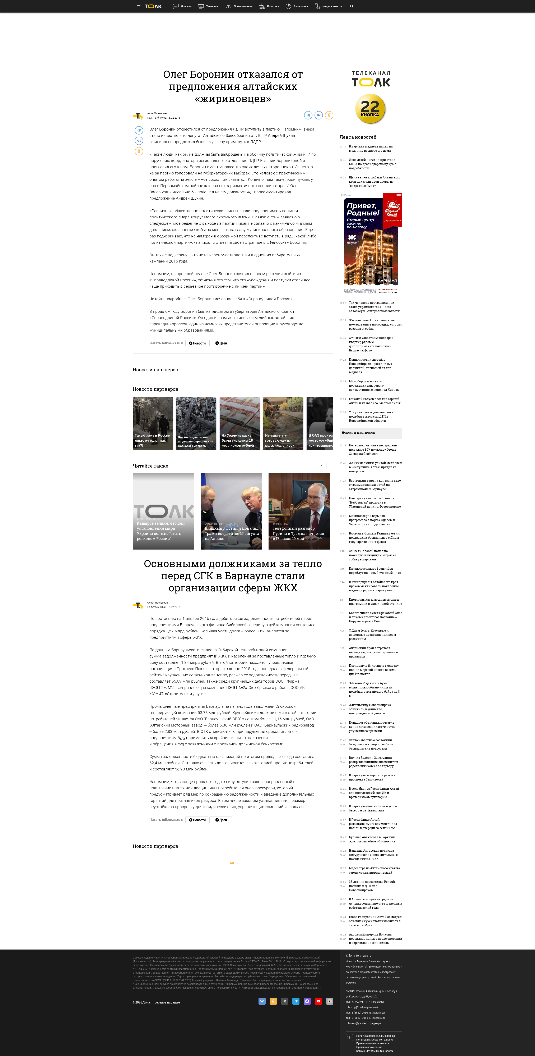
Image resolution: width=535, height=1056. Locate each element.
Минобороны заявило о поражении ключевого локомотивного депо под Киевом (374, 385)
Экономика (301, 6)
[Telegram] (308, 115)
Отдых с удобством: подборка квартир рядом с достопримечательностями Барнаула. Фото (371, 344)
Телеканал (212, 6)
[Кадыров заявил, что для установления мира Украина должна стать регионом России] (163, 511)
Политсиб (153, 117)
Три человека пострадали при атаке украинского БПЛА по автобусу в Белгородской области (374, 307)
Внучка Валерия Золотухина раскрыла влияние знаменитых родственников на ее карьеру (373, 762)
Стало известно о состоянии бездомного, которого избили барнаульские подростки (371, 744)
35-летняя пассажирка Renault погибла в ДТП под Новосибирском (372, 886)
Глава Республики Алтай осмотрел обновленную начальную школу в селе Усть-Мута (375, 921)
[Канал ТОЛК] (220, 343)
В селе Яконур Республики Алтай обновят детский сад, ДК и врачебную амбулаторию (374, 793)
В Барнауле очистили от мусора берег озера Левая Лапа (373, 808)
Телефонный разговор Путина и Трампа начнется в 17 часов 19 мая (298, 533)
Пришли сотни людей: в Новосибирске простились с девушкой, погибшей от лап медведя (370, 366)
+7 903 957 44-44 (362, 1001)
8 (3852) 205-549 (361, 1017)
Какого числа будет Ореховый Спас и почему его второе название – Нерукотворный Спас (375, 617)
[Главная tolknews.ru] (153, 6)
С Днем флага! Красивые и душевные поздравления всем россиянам (372, 634)
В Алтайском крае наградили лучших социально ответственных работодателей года (375, 903)
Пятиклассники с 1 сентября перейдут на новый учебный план (375, 570)
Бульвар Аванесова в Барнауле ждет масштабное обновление (372, 839)
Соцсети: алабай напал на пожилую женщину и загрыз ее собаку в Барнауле (372, 555)
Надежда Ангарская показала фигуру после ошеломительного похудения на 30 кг (373, 854)
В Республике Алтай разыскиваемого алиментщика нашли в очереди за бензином (373, 824)
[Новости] (196, 343)
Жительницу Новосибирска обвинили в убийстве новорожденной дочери (370, 709)
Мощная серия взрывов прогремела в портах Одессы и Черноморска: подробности (372, 520)
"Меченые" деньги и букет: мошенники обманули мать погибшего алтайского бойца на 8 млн (374, 689)
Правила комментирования (372, 1043)
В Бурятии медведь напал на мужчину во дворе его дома (371, 148)
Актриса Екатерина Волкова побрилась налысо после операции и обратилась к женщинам (375, 938)
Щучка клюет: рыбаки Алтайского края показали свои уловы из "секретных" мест (374, 181)
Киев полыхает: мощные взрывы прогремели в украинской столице (375, 601)
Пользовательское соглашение (375, 1039)
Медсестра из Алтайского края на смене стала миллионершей (374, 870)
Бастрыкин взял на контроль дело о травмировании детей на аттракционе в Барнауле (375, 484)
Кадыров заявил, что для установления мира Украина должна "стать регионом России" (161, 531)
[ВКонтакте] (318, 115)
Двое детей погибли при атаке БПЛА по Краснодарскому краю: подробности (373, 164)
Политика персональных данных (375, 1035)
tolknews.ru (363, 955)
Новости (186, 6)
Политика (273, 6)
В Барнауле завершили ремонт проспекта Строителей (372, 777)
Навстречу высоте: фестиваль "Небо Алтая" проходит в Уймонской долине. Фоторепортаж (375, 502)
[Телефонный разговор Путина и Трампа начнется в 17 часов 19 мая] (299, 511)
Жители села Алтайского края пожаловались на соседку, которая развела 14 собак (375, 324)
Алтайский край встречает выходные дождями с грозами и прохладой (373, 652)
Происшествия (243, 6)
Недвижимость (332, 6)
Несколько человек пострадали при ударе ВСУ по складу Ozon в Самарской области (373, 449)
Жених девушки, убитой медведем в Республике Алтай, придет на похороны (375, 467)
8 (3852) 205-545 (361, 1012)
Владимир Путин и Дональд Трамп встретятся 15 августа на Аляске (232, 533)
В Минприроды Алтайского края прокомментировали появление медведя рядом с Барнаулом (374, 586)
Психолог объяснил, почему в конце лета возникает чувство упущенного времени (372, 726)
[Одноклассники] (328, 115)
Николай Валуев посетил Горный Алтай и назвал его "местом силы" (375, 401)
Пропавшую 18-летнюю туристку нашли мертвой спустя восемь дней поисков (374, 670)
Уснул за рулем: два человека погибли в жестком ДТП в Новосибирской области (371, 416)
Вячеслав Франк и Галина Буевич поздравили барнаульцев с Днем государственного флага (374, 537)
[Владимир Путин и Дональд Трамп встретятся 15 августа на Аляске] (231, 511)
